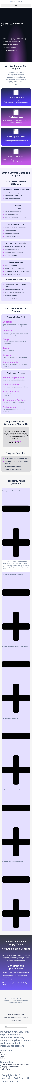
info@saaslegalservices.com (18, 1017)
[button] (16, 5)
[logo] (16, 1028)
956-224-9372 (17, 1020)
